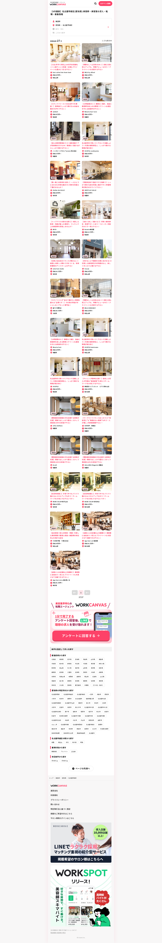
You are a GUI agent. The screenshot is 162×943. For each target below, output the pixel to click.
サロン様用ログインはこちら (62, 818)
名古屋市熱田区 (68, 694)
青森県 (61, 659)
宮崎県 (69, 685)
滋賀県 (77, 672)
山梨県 (85, 668)
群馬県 (69, 664)
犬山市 (83, 720)
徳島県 (54, 681)
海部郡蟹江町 (90, 699)
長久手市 (78, 707)
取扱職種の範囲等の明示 (58, 933)
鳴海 (81, 742)
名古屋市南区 (90, 724)
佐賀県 (93, 681)
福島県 (101, 659)
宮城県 (77, 659)
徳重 (53, 742)
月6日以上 (55, 761)
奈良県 (54, 676)
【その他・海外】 (97, 685)
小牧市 (54, 699)
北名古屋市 (78, 699)
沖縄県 (86, 685)
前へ (74, 592)
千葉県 (85, 664)
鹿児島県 (78, 685)
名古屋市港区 (101, 716)
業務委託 (54, 751)
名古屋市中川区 (102, 707)
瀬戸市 (67, 711)
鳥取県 (71, 676)
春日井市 (54, 729)
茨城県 (54, 664)
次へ (87, 592)
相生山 (60, 742)
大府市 (54, 707)
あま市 (94, 729)
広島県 (94, 676)
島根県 (79, 676)
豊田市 (63, 729)
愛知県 (61, 672)
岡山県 (86, 676)
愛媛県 (69, 681)
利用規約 (54, 795)
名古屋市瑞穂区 (56, 703)
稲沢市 (91, 711)
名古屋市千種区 (76, 716)
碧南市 (75, 711)
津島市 (99, 694)
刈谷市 (75, 720)
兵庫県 (101, 672)
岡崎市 (80, 703)
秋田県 (85, 659)
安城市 (96, 703)
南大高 (74, 742)
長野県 (93, 668)
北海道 (54, 659)
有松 (67, 742)
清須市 (69, 707)
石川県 (69, 668)
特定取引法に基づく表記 (60, 809)
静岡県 (54, 672)
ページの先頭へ (82, 768)
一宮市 (91, 694)
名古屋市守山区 (69, 703)
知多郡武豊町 (63, 716)
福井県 (77, 668)
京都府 (85, 672)
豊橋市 (100, 724)
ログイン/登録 (105, 3)
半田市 (67, 720)
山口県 (102, 676)
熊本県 (54, 685)
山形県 (93, 659)
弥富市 (54, 716)
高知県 (77, 681)
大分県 (61, 685)
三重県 (69, 672)
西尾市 (107, 694)
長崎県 (101, 681)
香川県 (61, 681)
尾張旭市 (91, 720)
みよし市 (54, 724)
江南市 (104, 703)
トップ (51, 778)
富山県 (61, 668)
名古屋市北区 (102, 699)
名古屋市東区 (65, 724)
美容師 (58, 778)
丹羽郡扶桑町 (104, 729)
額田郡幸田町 (81, 733)
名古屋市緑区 (81, 694)
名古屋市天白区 (56, 720)
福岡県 (85, 681)
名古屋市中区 (89, 716)
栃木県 (61, 664)
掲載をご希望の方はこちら (61, 813)
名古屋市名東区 (56, 711)
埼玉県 (77, 664)
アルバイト (64, 751)
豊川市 (88, 703)
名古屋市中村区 (89, 707)
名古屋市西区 (56, 694)
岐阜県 (101, 668)
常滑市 (71, 729)
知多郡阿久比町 (68, 733)
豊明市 (69, 699)
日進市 (106, 711)
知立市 (98, 711)
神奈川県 (101, 664)
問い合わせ (55, 804)
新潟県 (54, 668)
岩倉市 (61, 707)
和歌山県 (62, 676)
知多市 (61, 699)
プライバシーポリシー (60, 799)
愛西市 (86, 729)
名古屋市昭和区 (77, 724)
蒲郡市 (83, 711)
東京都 (93, 664)
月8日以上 (65, 761)
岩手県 (69, 659)
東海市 (79, 729)
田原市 (100, 720)
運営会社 (54, 790)
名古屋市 (91, 733)
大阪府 (93, 672)
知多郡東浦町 (56, 733)
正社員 (73, 751)
